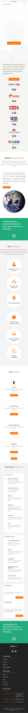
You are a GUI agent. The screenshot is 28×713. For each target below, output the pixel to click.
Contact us (5, 682)
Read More (14, 395)
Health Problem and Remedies (13, 567)
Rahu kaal (5, 659)
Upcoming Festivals (13, 488)
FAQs (4, 679)
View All (14, 458)
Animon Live (16, 710)
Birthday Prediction (13, 478)
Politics (10, 549)
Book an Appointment (14, 43)
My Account (5, 684)
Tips (9, 523)
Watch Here (14, 79)
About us (5, 674)
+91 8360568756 (19, 702)
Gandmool (10, 515)
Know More (7, 187)
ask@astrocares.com (20, 699)
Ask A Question (12, 575)
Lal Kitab (6, 176)
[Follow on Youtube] (15, 651)
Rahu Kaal (10, 505)
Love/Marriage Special (14, 540)
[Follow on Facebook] (12, 651)
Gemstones (5, 677)
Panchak (10, 495)
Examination (11, 559)
